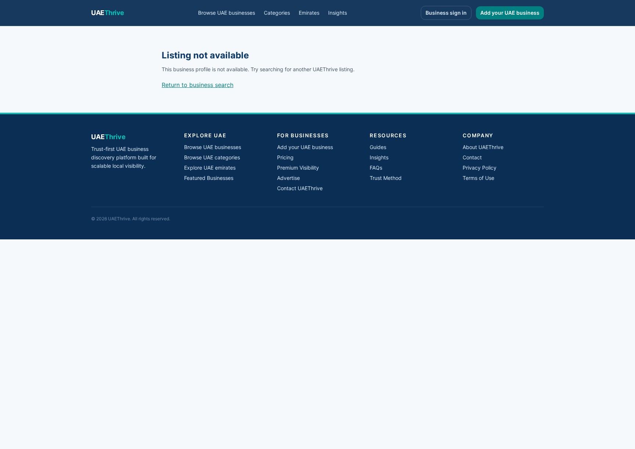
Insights (337, 13)
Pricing (285, 157)
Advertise (288, 178)
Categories (277, 13)
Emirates (309, 13)
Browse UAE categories (212, 157)
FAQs (376, 167)
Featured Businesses (208, 178)
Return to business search (197, 84)
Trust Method (386, 178)
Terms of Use (478, 178)
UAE (107, 13)
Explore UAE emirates (210, 167)
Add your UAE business (509, 13)
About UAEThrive (483, 147)
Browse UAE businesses (226, 13)
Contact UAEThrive (300, 188)
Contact (472, 157)
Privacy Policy (479, 167)
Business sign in (446, 13)
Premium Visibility (298, 167)
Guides (378, 147)
